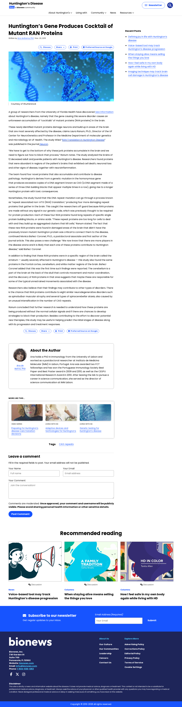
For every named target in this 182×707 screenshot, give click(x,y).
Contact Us (105, 662)
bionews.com (26, 663)
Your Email (69, 468)
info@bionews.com (26, 666)
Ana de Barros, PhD (25, 38)
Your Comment (17, 480)
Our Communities (109, 649)
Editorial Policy (132, 653)
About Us (104, 638)
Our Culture (105, 644)
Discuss (46, 47)
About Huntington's (59, 12)
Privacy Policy (132, 658)
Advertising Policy (134, 644)
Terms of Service (134, 662)
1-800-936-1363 (25, 668)
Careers (103, 658)
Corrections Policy (135, 649)
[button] (153, 5)
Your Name (15, 468)
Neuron (43, 144)
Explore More (132, 638)
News (113, 12)
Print (75, 47)
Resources (126, 12)
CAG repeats (66, 444)
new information (104, 112)
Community (97, 12)
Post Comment (20, 514)
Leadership (105, 653)
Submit (152, 620)
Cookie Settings (133, 667)
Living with (81, 12)
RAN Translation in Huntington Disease (83, 139)
